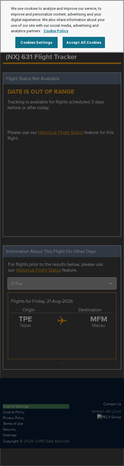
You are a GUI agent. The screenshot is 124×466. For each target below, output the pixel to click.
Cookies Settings (36, 42)
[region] (62, 26)
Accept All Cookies (83, 42)
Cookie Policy (56, 31)
